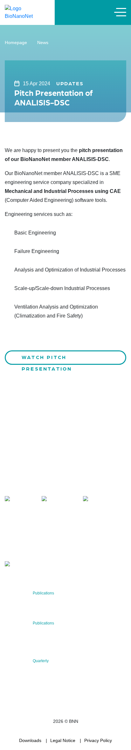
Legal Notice (62, 740)
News (42, 42)
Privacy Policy (98, 740)
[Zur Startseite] (27, 12)
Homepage (16, 42)
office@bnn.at (19, 486)
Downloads (30, 740)
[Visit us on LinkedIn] (59, 500)
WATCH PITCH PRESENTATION (47, 359)
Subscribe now (42, 545)
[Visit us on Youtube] (100, 500)
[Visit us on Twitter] (20, 500)
